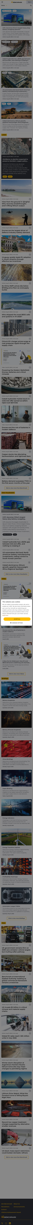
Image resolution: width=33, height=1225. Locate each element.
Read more (5, 615)
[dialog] (16, 612)
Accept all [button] (17, 619)
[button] (16, 623)
